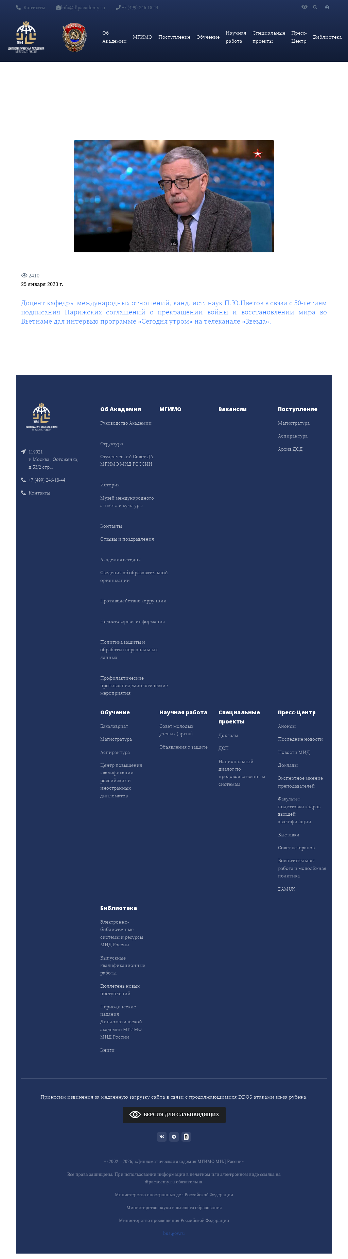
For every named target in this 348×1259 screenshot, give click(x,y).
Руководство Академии (126, 423)
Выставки (288, 834)
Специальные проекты (269, 36)
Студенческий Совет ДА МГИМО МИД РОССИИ (126, 460)
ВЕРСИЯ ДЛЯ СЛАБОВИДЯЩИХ (181, 1114)
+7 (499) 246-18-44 (139, 7)
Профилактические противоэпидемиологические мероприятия (134, 686)
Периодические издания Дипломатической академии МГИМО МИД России (121, 1022)
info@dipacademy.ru (83, 7)
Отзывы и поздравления (127, 539)
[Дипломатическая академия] (26, 37)
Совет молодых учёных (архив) (176, 730)
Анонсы (287, 726)
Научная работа (236, 36)
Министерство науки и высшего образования (174, 1207)
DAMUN (286, 889)
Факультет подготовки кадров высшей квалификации (299, 810)
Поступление (174, 36)
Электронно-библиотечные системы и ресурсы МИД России (121, 933)
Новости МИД (294, 752)
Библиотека (327, 36)
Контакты (34, 7)
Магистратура (294, 423)
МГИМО (142, 36)
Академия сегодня (120, 559)
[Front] (41, 416)
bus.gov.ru (174, 1233)
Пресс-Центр (299, 36)
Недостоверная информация (132, 621)
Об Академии (114, 36)
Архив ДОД (290, 449)
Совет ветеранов (296, 847)
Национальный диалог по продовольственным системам (242, 773)
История (110, 484)
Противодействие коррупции (133, 600)
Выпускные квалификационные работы (122, 965)
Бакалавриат (114, 726)
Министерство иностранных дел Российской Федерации (174, 1195)
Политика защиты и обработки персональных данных (129, 650)
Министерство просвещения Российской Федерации (174, 1220)
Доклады (228, 735)
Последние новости (300, 739)
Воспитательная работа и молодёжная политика (302, 868)
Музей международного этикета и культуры (127, 502)
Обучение (208, 36)
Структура (111, 443)
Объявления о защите (183, 746)
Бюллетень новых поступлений (120, 990)
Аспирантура (293, 435)
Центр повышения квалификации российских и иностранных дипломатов (121, 780)
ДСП (224, 748)
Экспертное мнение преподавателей (300, 782)
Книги (107, 1050)
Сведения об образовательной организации (134, 576)
